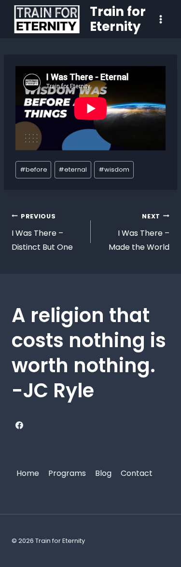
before (33, 169)
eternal (72, 169)
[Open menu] (160, 19)
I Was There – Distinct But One (42, 232)
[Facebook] (19, 425)
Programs (67, 473)
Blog (103, 473)
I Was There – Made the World (139, 232)
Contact (137, 473)
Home (27, 473)
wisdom (113, 169)
